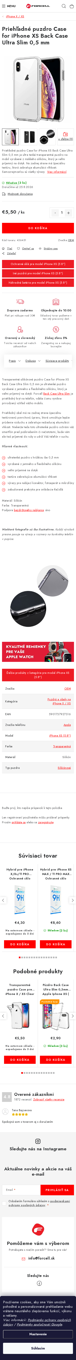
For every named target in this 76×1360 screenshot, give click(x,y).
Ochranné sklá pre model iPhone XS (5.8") (38, 264)
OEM (71, 240)
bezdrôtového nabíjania (29, 510)
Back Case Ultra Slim (56, 394)
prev (3, 900)
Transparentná (62, 746)
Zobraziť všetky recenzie (48, 1099)
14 (54, 957)
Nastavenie (38, 1334)
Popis (12, 361)
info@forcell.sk (41, 1258)
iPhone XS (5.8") (60, 736)
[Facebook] (39, 1283)
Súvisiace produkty (57, 361)
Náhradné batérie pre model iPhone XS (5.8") (38, 283)
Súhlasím (38, 1348)
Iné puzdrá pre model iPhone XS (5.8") (38, 273)
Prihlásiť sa (57, 1190)
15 (56, 957)
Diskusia (31, 361)
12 (49, 957)
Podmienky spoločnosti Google (39, 1324)
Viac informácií (57, 172)
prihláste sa (19, 822)
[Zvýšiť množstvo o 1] (68, 213)
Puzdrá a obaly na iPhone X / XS (59, 701)
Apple (67, 725)
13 (51, 957)
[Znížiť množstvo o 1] (55, 213)
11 (46, 957)
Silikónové (64, 768)
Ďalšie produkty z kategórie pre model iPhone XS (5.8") (38, 675)
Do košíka (38, 228)
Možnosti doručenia (20, 194)
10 (44, 957)
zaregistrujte (46, 822)
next (72, 900)
